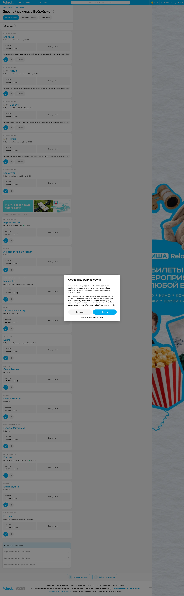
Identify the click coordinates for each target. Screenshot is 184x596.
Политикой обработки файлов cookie (100, 305)
